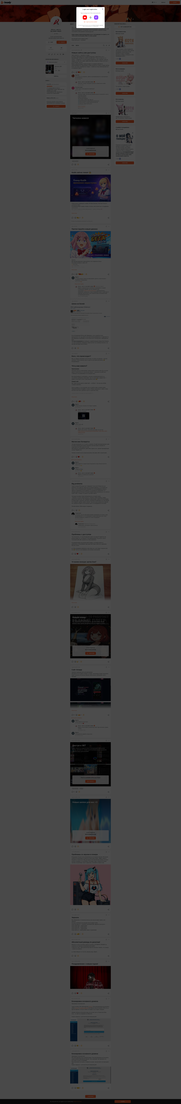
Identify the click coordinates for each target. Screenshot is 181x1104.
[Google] (90, 17)
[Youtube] (85, 17)
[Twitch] (96, 17)
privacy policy (88, 26)
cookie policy (95, 26)
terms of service (96, 25)
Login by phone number (91, 21)
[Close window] (102, 9)
